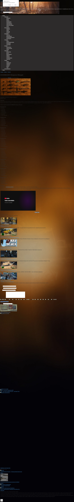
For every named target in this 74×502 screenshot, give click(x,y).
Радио (7, 26)
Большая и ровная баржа (5, 485)
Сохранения (8, 62)
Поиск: (1, 12)
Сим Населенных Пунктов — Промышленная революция (11, 471)
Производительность (10, 37)
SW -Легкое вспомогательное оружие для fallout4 (9, 482)
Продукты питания (9, 25)
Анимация (8, 18)
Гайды (3, 70)
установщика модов (9, 186)
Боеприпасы (8, 47)
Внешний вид (9, 54)
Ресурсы (8, 32)
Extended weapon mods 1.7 (5, 226)
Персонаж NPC (9, 24)
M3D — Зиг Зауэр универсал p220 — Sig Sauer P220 (9, 391)
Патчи (7, 61)
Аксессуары (8, 51)
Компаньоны (8, 21)
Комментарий (3, 297)
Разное (5, 60)
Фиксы (7, 66)
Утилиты (8, 65)
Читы (7, 67)
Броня (7, 53)
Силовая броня (9, 57)
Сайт (1, 290)
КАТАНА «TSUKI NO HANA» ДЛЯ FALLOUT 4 (8, 270)
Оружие (5, 45)
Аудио (7, 19)
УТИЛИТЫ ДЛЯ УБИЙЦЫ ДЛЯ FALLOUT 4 (8, 259)
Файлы (3, 15)
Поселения (8, 43)
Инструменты (7, 27)
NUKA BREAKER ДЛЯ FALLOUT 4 (6, 248)
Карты (7, 41)
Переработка (8, 22)
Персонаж (6, 50)
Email (1, 288)
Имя (1, 286)
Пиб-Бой (8, 31)
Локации (6, 39)
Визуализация (9, 36)
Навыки (7, 55)
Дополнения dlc (7, 68)
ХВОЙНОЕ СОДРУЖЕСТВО (5, 468)
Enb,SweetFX (8, 38)
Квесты (7, 20)
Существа (8, 59)
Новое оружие (9, 48)
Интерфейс (6, 33)
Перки (7, 30)
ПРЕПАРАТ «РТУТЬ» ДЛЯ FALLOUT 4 (7, 281)
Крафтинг (8, 28)
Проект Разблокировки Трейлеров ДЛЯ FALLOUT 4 (10, 489)
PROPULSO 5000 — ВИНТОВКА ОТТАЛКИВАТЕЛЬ (9, 237)
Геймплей (6, 16)
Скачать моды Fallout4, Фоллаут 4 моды (7, 6)
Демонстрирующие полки (5, 312)
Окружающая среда (10, 42)
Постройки (8, 44)
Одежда (8, 56)
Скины (7, 49)
